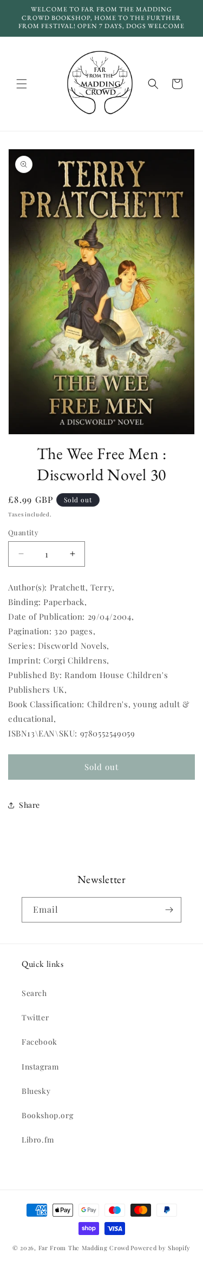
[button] (22, 84)
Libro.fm (38, 1139)
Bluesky (36, 1091)
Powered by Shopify (160, 1248)
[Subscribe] (169, 909)
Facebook (39, 1042)
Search (34, 993)
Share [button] (29, 805)
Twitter (35, 1017)
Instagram (40, 1066)
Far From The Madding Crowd (83, 1248)
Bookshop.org (47, 1115)
